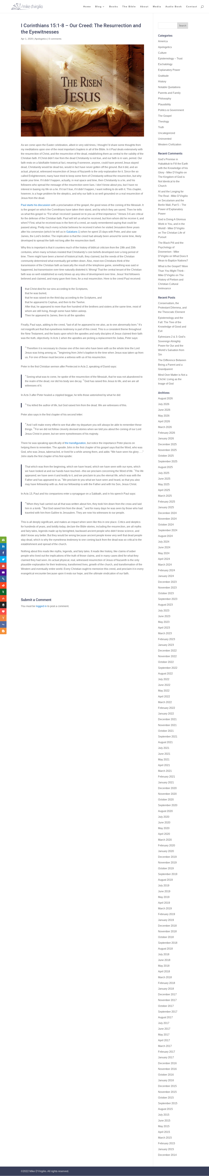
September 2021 (167, 736)
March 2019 (165, 908)
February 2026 (166, 432)
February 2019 (166, 914)
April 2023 (164, 627)
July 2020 (163, 816)
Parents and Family (169, 92)
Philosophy (164, 98)
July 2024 (163, 541)
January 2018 (166, 988)
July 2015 (163, 1114)
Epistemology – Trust (170, 58)
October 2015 (166, 1097)
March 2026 (165, 427)
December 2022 (167, 650)
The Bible (129, 6)
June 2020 (164, 822)
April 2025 (164, 490)
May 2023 (163, 622)
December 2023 (167, 582)
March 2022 (165, 702)
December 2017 (167, 994)
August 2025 (165, 467)
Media (157, 6)
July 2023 (163, 610)
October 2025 (166, 455)
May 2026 (163, 415)
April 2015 (164, 1132)
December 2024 (167, 513)
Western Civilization (169, 144)
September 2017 (167, 1011)
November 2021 (167, 725)
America (163, 41)
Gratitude (163, 75)
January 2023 (166, 645)
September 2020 (167, 805)
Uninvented (164, 138)
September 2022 (167, 667)
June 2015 (164, 1120)
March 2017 (165, 1046)
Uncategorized (166, 133)
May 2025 (163, 484)
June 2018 (164, 960)
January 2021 (166, 782)
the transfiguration (75, 443)
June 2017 (164, 1028)
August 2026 (165, 398)
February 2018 (166, 983)
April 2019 (164, 902)
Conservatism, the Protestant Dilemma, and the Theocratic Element (172, 307)
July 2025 (163, 473)
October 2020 (166, 799)
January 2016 (166, 1080)
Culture (162, 52)
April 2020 (164, 834)
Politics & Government (171, 110)
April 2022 (164, 696)
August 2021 (165, 742)
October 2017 (166, 1006)
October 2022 (166, 662)
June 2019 (164, 891)
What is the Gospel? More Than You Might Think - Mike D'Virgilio (173, 270)
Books (113, 6)
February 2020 (166, 845)
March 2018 (165, 977)
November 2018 (167, 931)
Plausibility (164, 104)
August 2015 (165, 1109)
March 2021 (165, 771)
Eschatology (165, 64)
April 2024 (164, 559)
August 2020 (165, 811)
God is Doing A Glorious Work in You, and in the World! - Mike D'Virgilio (172, 224)
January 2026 (166, 438)
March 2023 (165, 633)
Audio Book (173, 6)
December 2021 (167, 719)
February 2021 (166, 776)
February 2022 (166, 708)
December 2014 (167, 1155)
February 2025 (166, 501)
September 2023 (167, 599)
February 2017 (166, 1051)
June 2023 (164, 616)
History (162, 81)
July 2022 (163, 679)
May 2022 (163, 690)
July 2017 (163, 1023)
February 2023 (166, 639)
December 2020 (167, 788)
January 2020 (166, 851)
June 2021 (164, 753)
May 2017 (163, 1034)
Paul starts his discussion (35, 205)
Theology (163, 121)
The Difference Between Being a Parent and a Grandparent (172, 364)
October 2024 (166, 524)
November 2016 (167, 1069)
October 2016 (166, 1074)
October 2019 (166, 868)
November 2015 (167, 1092)
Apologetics (41, 38)
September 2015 (167, 1103)
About (144, 6)
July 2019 (163, 885)
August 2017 (165, 1017)
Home (87, 6)
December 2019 (167, 856)
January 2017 (166, 1057)
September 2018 (167, 942)
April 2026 (164, 421)
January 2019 (166, 920)
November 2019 (167, 862)
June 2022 (164, 685)
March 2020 (165, 839)
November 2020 (167, 793)
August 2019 (165, 879)
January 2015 (166, 1149)
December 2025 (167, 444)
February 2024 (166, 570)
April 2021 (164, 765)
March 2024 (165, 564)
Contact (191, 6)
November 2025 (167, 450)
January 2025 (166, 507)
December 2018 (167, 925)
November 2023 (167, 587)
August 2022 (165, 673)
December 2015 (167, 1086)
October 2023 (166, 593)
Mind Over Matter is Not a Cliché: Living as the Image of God (172, 379)
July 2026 (163, 404)
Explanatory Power (169, 70)
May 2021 (163, 759)
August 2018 (165, 948)
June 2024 (164, 547)
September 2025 (167, 461)
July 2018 (163, 954)
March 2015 (165, 1137)
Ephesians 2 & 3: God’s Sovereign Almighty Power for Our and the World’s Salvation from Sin (171, 345)
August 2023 (165, 604)
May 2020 (163, 828)
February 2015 (166, 1143)
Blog (98, 6)
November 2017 (167, 1000)
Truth (161, 127)
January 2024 (166, 576)
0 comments (55, 38)
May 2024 (163, 553)
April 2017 (164, 1040)
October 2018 (166, 937)
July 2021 (163, 748)
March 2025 (165, 495)
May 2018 (163, 965)
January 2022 (166, 713)
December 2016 (167, 1063)
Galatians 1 (73, 231)
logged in (41, 606)
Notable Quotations (169, 87)
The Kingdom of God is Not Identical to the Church (171, 181)
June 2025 (164, 478)
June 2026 (164, 409)
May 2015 (163, 1126)
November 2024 (167, 518)
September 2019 (167, 874)
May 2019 (163, 897)
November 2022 (167, 656)
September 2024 (167, 530)
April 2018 (164, 971)
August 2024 (165, 536)
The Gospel (165, 115)
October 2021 (166, 730)
